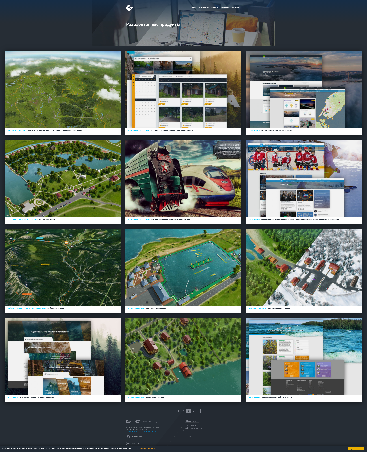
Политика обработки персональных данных (141, 431)
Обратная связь (146, 421)
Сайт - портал (191, 425)
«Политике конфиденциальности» (145, 448)
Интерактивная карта (188, 434)
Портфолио (225, 7)
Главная (193, 7)
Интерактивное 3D (184, 437)
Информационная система (192, 431)
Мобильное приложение (193, 428)
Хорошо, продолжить (356, 449)
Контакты (235, 7)
